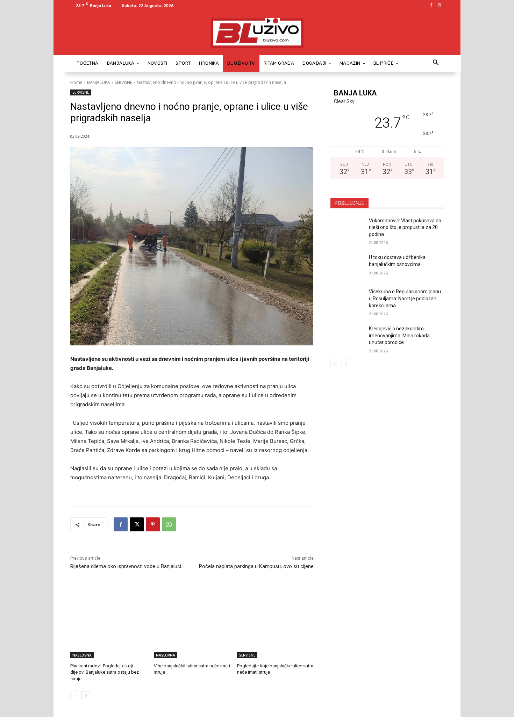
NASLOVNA (82, 655)
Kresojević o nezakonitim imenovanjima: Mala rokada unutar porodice (399, 335)
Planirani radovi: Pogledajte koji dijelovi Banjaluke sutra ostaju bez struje (104, 672)
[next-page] (85, 695)
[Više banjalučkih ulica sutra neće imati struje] (192, 631)
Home (76, 82)
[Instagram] (439, 5)
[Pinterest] (153, 524)
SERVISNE (123, 82)
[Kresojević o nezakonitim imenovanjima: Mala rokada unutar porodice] (347, 337)
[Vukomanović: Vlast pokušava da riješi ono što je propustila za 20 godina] (347, 229)
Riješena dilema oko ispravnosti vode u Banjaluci (125, 566)
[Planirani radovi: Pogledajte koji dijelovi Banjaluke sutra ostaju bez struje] (108, 631)
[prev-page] (74, 695)
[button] (435, 63)
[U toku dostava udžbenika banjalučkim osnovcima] (347, 266)
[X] (137, 524)
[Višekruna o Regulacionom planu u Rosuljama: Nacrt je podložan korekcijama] (347, 300)
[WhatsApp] (169, 524)
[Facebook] (431, 5)
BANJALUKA (98, 82)
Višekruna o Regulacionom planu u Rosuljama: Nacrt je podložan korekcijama (405, 298)
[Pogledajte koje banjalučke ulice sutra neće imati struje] (275, 631)
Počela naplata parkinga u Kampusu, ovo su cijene (256, 566)
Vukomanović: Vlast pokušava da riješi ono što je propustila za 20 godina (405, 227)
